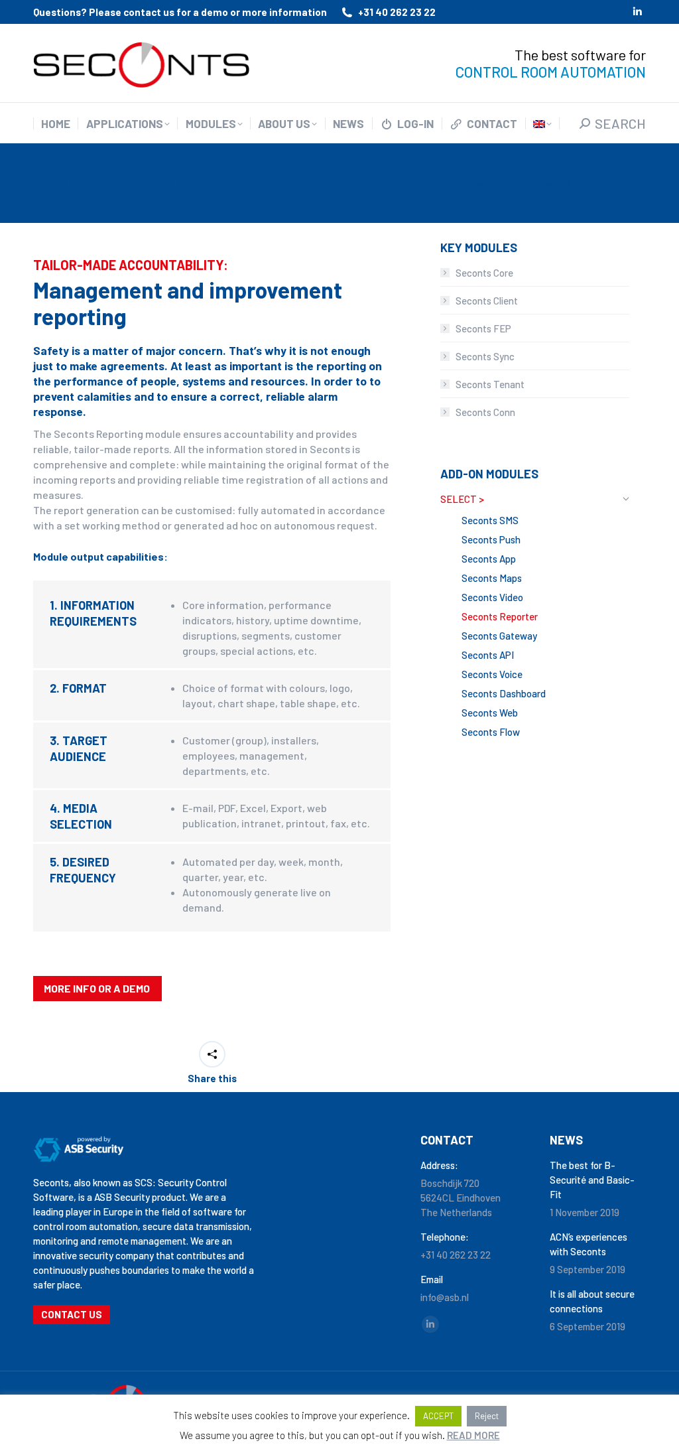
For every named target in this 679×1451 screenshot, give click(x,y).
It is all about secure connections (592, 1301)
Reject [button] (487, 1416)
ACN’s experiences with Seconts (588, 1244)
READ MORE (473, 1435)
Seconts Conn (485, 412)
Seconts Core (484, 273)
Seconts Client (487, 301)
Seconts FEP (483, 328)
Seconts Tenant (490, 384)
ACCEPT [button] (438, 1416)
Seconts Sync (485, 356)
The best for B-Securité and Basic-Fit (592, 1179)
